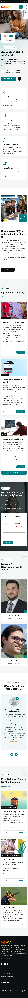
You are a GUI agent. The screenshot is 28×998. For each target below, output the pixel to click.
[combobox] (20, 519)
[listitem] (14, 600)
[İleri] (16, 754)
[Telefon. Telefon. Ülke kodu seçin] (17, 526)
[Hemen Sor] (21, 7)
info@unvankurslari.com (13, 508)
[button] (26, 5)
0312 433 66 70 (7, 1)
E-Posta (5, 523)
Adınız (5, 516)
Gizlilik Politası (5, 958)
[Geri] (11, 754)
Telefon (17, 523)
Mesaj (4, 531)
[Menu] (25, 7)
